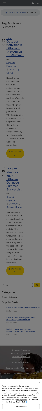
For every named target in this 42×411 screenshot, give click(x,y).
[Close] (39, 382)
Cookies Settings (21, 407)
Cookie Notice (21, 402)
